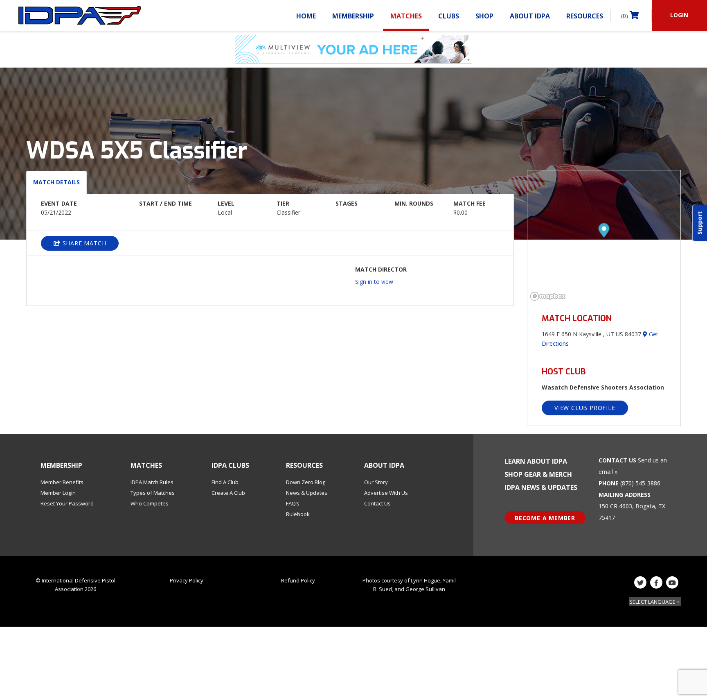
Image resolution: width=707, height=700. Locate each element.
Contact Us (377, 503)
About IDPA (530, 15)
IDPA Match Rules (152, 482)
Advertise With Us (386, 492)
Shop (484, 15)
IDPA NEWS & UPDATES (540, 487)
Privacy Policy (186, 580)
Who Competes (150, 503)
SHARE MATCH (83, 243)
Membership (353, 15)
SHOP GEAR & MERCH (538, 474)
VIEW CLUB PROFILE (584, 408)
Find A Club (225, 482)
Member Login (58, 492)
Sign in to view (374, 281)
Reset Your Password (67, 503)
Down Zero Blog (305, 482)
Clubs (448, 15)
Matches (406, 15)
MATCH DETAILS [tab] (56, 182)
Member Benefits (62, 482)
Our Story (376, 482)
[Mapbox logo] (548, 296)
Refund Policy (298, 580)
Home (306, 15)
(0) (625, 16)
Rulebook (298, 514)
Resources (584, 15)
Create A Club (228, 492)
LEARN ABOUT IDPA (535, 461)
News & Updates (306, 492)
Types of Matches (153, 492)
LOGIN (679, 15)
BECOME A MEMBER (545, 518)
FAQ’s (292, 503)
